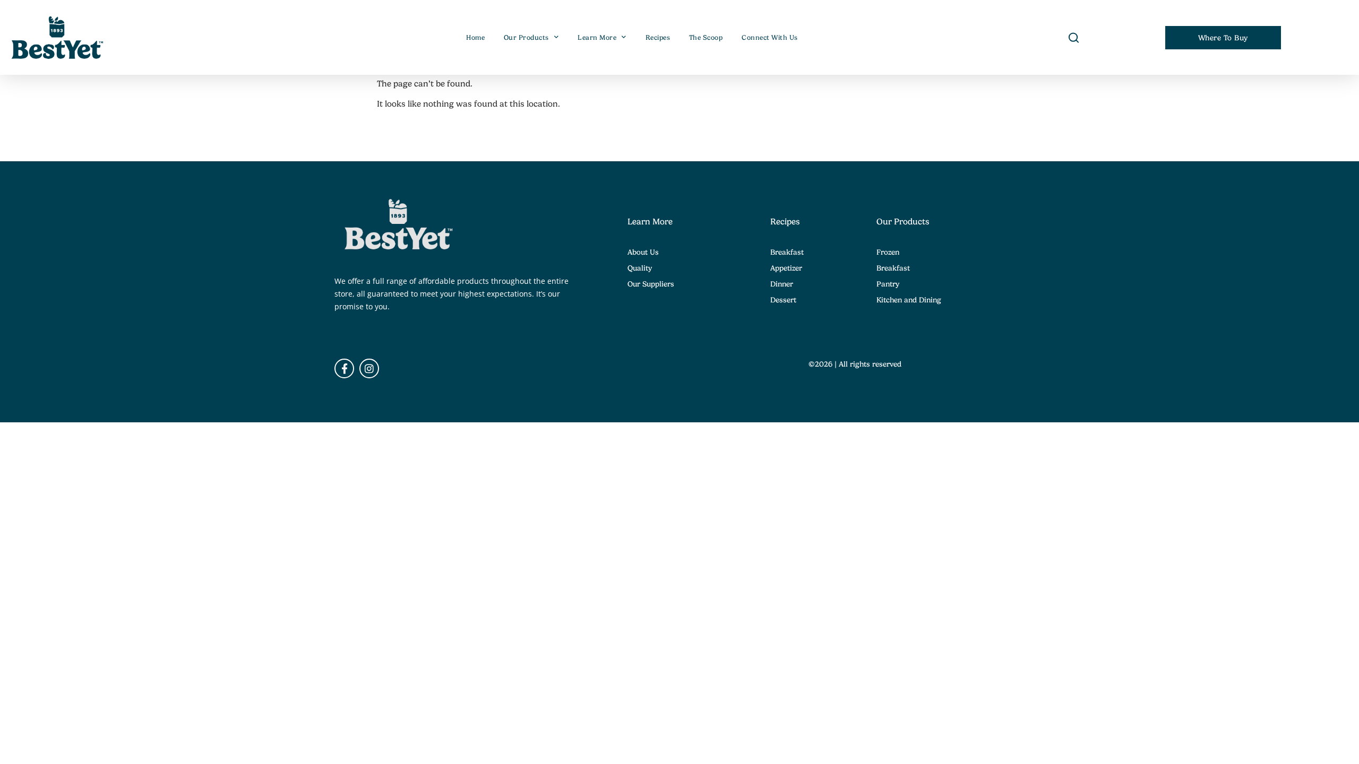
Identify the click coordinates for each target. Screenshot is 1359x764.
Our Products (526, 37)
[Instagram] (369, 368)
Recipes (658, 37)
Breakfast (787, 252)
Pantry (887, 284)
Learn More (597, 37)
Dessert (783, 300)
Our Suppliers (650, 284)
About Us (643, 252)
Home (475, 37)
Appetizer (786, 268)
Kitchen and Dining (908, 300)
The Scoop (706, 37)
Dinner (781, 284)
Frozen (887, 252)
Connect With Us (770, 37)
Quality (639, 268)
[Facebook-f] (344, 368)
